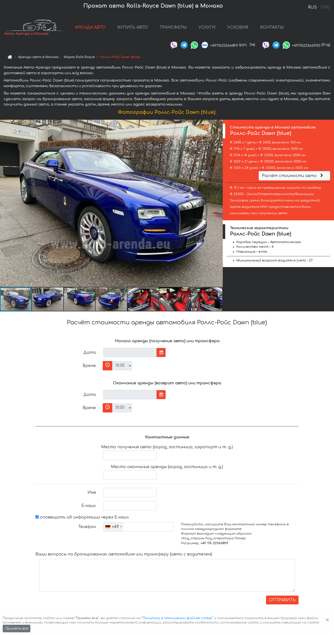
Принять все (16, 628)
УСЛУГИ (207, 27)
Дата (89, 352)
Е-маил (88, 506)
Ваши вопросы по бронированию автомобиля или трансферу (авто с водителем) (123, 554)
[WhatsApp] (194, 45)
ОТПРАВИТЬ (282, 600)
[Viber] (173, 45)
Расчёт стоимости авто (290, 176)
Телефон (87, 527)
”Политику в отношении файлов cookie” (177, 618)
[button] (48, 299)
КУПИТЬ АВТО (132, 27)
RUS (312, 7)
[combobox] (113, 526)
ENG (325, 7)
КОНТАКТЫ (272, 27)
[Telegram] (184, 45)
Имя (92, 492)
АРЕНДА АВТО (90, 27)
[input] (130, 352)
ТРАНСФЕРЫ (173, 27)
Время (89, 366)
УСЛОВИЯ (237, 27)
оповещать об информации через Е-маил (84, 517)
